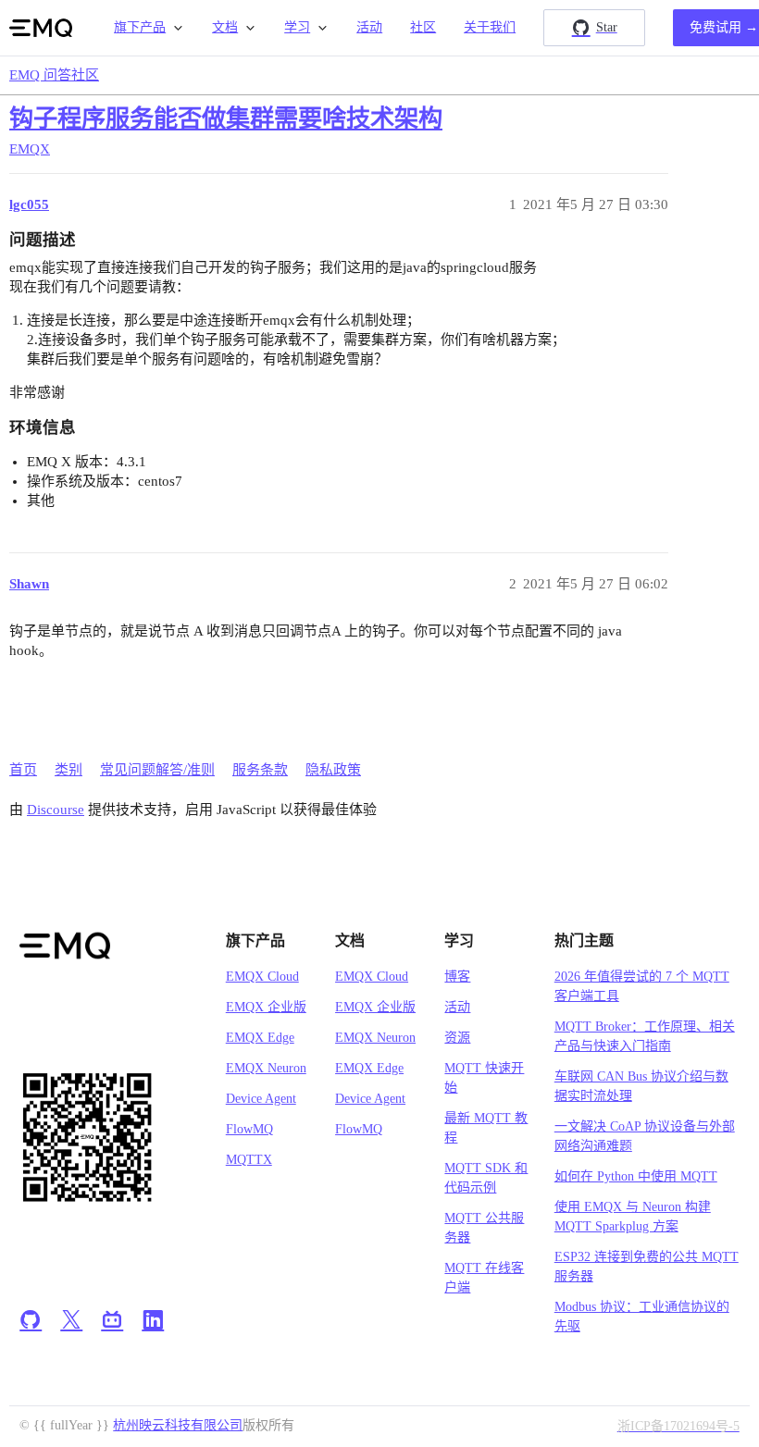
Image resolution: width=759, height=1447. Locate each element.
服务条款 (260, 769)
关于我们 (490, 27)
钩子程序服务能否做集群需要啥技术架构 (225, 118)
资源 (457, 1038)
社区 (423, 27)
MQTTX (249, 1160)
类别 (68, 769)
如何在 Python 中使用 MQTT (635, 1176)
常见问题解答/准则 (157, 769)
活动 (369, 27)
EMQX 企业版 (266, 1007)
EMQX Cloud (262, 976)
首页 (23, 769)
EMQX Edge (260, 1038)
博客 (457, 976)
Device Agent (261, 1099)
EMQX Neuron (266, 1068)
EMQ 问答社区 (54, 75)
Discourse (55, 809)
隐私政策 (333, 769)
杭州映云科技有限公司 (178, 1425)
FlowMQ (249, 1129)
